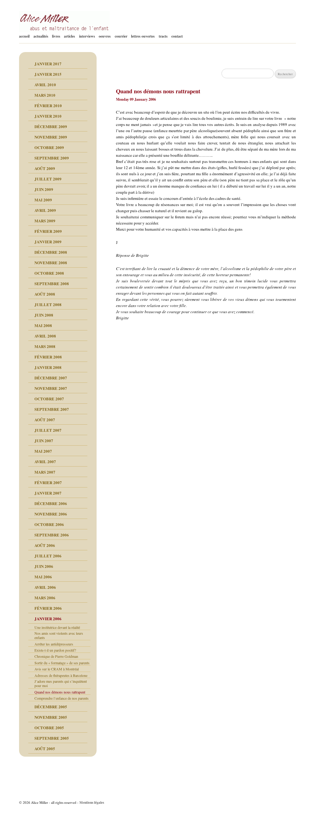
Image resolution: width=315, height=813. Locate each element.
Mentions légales (91, 802)
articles (69, 36)
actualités (41, 36)
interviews (87, 36)
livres (56, 36)
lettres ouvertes (143, 36)
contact (177, 36)
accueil (24, 36)
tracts (163, 36)
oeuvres (105, 36)
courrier (121, 36)
